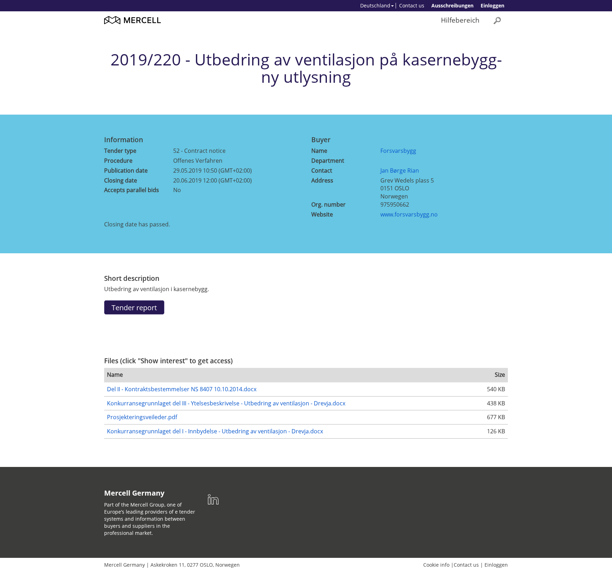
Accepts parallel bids (131, 190)
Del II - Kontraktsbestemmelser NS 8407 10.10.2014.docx (181, 389)
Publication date (126, 170)
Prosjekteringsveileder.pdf (142, 417)
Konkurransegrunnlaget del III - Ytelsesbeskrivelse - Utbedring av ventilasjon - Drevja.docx (226, 403)
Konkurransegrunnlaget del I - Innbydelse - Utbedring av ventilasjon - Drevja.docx (215, 431)
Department (327, 160)
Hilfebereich (460, 20)
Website (322, 214)
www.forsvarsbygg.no (409, 214)
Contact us (411, 5)
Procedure (118, 160)
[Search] (497, 20)
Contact (321, 170)
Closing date (120, 180)
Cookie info (436, 564)
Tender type (120, 151)
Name (319, 151)
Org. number (328, 204)
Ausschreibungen (452, 5)
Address (322, 180)
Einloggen (492, 5)
